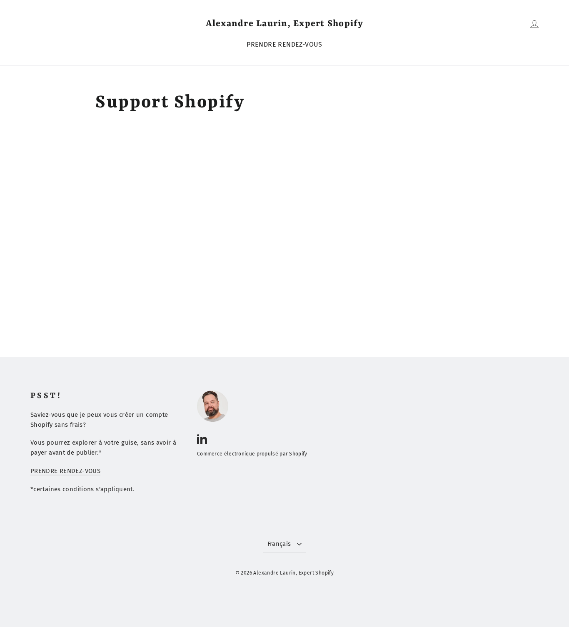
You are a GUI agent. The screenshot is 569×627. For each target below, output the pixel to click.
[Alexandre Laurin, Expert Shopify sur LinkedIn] (202, 438)
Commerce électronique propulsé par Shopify (252, 454)
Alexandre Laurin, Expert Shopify (285, 24)
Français (279, 543)
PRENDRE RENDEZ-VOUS (284, 44)
